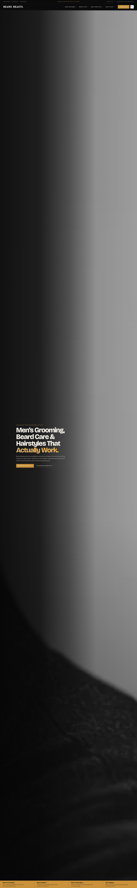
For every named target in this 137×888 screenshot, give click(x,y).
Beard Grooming (70, 6)
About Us (110, 1)
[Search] (132, 6)
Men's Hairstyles (96, 6)
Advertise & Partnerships (125, 1)
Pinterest (15, 1)
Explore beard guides (25, 465)
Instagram (6, 1)
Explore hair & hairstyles (44, 465)
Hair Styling (109, 6)
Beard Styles (83, 6)
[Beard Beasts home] (13, 6)
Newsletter (123, 6)
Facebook (23, 1)
